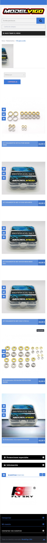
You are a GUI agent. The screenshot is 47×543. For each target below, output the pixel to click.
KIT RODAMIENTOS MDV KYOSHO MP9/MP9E (17, 202)
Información (12, 465)
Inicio (3, 41)
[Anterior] (40, 474)
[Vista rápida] (4, 118)
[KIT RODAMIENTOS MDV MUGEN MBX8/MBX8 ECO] (23, 237)
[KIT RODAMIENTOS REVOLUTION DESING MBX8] (23, 119)
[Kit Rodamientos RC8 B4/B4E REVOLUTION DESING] (23, 356)
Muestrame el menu (12, 33)
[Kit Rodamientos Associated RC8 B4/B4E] (23, 415)
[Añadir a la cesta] (4, 109)
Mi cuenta (6, 524)
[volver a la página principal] (23, 11)
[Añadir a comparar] (4, 114)
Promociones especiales (17, 457)
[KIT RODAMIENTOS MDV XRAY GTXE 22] (23, 297)
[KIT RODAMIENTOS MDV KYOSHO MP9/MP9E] (23, 178)
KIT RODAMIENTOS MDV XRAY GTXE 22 (16, 321)
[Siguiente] (44, 474)
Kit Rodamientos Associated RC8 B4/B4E (16, 439)
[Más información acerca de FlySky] (23, 492)
